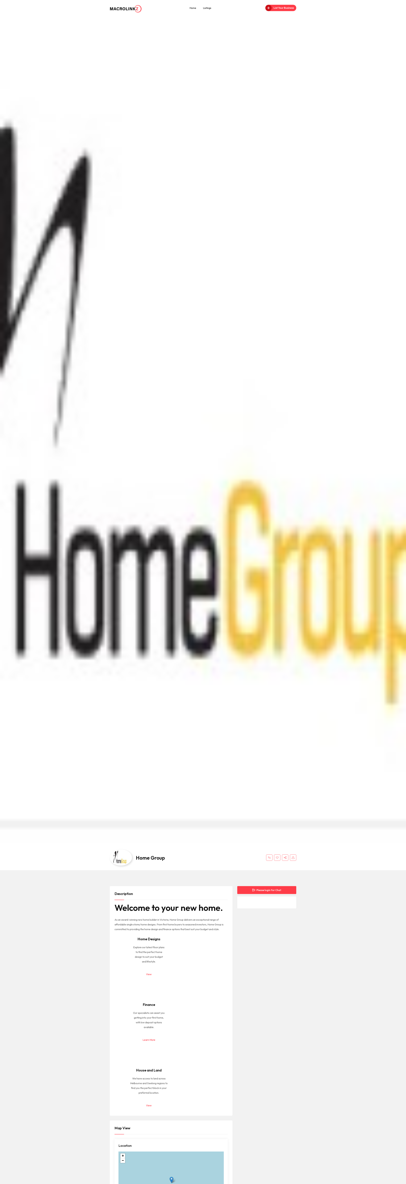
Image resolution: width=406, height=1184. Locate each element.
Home (193, 8)
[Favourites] (277, 857)
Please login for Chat (268, 890)
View (149, 974)
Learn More (149, 1039)
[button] (172, 1180)
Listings (207, 8)
